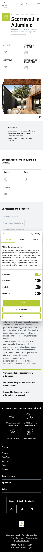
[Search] (27, 3)
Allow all (21, 303)
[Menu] (38, 3)
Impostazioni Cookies (21, 541)
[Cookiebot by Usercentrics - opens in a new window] (31, 234)
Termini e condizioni (29, 535)
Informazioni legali (13, 535)
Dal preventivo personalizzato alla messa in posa (19, 384)
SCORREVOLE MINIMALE (29, 46)
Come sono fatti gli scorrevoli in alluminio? (18, 374)
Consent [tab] (8, 240)
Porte (26, 172)
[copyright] (39, 81)
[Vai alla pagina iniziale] (4, 4)
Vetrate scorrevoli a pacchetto (13, 223)
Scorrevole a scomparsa (11, 216)
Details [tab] (21, 240)
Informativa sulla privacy (15, 538)
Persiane (6, 187)
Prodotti (16, 14)
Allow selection (21, 309)
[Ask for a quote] (33, 3)
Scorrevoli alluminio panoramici (13, 229)
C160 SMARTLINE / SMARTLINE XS (31, 61)
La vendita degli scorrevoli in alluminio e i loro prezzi (16, 393)
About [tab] (35, 240)
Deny (21, 316)
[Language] (22, 3)
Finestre (6, 172)
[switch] (38, 280)
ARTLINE (6, 45)
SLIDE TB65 (7, 60)
